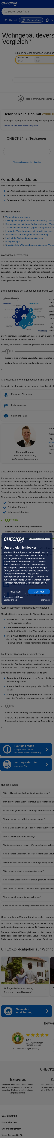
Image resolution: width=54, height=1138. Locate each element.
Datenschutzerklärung (13, 597)
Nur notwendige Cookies (39, 538)
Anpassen (15, 591)
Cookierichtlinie (10, 600)
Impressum (45, 600)
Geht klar (39, 591)
